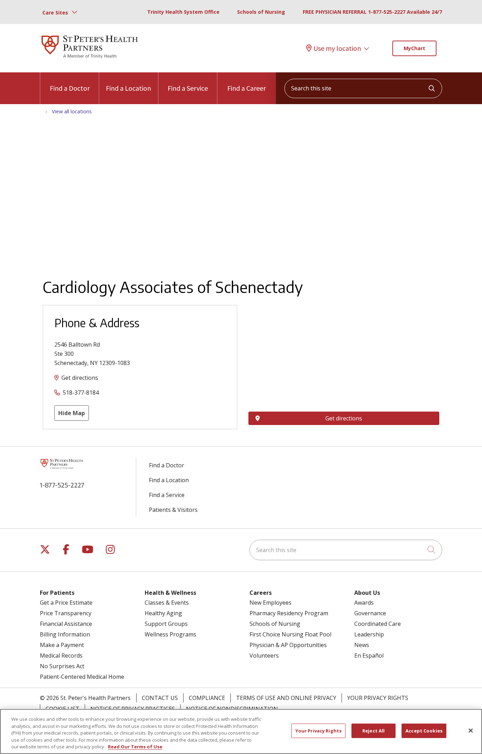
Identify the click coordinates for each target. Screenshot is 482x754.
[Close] (470, 730)
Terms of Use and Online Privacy (286, 698)
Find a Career (246, 88)
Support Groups (166, 624)
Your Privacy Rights (377, 698)
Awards (364, 602)
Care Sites (55, 12)
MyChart (414, 48)
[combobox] (363, 88)
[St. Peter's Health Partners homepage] (89, 59)
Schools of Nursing (261, 11)
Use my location (337, 48)
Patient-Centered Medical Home (82, 677)
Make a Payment (62, 645)
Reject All (373, 731)
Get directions (79, 378)
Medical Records (61, 655)
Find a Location (128, 88)
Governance (370, 613)
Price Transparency (65, 613)
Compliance (207, 698)
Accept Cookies (423, 731)
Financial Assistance (66, 624)
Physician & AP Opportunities (288, 645)
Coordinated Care (377, 624)
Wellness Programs (170, 634)
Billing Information (65, 634)
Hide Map (71, 413)
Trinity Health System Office (183, 11)
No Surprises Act (62, 666)
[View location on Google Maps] (343, 344)
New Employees (270, 602)
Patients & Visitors (173, 510)
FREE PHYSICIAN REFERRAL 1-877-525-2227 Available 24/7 (372, 11)
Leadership (369, 634)
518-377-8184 (81, 392)
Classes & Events (167, 602)
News (361, 645)
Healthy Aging (163, 613)
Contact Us (160, 698)
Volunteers (264, 655)
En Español (369, 655)
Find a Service (188, 88)
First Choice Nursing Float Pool (290, 634)
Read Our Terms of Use (135, 746)
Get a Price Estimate (66, 602)
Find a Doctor (70, 88)
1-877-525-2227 (62, 485)
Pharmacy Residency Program (288, 613)
